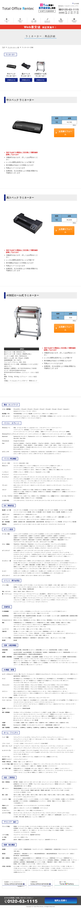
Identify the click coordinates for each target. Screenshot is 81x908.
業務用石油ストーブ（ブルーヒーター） (60, 660)
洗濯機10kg (36, 727)
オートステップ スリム (36, 788)
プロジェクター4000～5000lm (21, 687)
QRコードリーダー (31, 613)
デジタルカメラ (30, 674)
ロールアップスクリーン (42, 601)
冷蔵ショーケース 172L (45, 629)
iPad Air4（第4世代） (68, 443)
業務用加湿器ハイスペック (69, 652)
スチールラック (33, 566)
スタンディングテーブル (53, 548)
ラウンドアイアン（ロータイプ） (66, 750)
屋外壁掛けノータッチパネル (54, 620)
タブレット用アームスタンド (50, 447)
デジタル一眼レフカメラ (19, 674)
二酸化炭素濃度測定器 (51, 853)
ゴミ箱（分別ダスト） (33, 868)
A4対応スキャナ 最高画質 (53, 489)
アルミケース (17, 834)
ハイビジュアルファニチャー (21, 759)
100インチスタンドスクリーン (21, 693)
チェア (58, 587)
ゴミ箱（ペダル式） (56, 868)
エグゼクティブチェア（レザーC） (22, 554)
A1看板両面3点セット (19, 622)
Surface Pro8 (17, 451)
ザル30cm (16, 712)
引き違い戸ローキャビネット (21, 562)
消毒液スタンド (17, 858)
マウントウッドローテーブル (57, 752)
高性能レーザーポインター (20, 695)
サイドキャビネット (41, 546)
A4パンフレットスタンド (20, 626)
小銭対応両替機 (17, 615)
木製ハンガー (29, 631)
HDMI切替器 (39, 498)
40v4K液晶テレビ (18, 680)
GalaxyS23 (66, 409)
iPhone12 (36, 409)
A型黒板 (58, 622)
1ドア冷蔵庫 (16, 722)
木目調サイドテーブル (39, 756)
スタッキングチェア (68, 554)
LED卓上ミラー (25, 766)
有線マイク (26, 700)
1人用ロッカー (17, 571)
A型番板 (53, 622)
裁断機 (15, 521)
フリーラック (53, 568)
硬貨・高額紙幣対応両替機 (29, 615)
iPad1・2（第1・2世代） (51, 445)
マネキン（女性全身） (46, 633)
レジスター (16, 611)
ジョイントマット (64, 768)
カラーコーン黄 (36, 782)
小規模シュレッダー (18, 517)
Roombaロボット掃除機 (19, 725)
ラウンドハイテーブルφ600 (33, 752)
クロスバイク (33, 839)
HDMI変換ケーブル (44, 496)
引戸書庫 (38, 564)
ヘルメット (41, 839)
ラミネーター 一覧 (13, 47)
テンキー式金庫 (46, 615)
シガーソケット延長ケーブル (21, 837)
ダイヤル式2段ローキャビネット (68, 562)
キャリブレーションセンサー (37, 482)
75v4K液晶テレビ (28, 678)
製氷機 (36, 720)
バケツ (39, 866)
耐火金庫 (39, 615)
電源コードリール (56, 801)
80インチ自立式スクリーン (20, 691)
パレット (16, 589)
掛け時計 (45, 766)
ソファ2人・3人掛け (19, 743)
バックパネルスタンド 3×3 (40, 585)
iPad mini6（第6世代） (19, 447)
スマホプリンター (18, 487)
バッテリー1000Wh (55, 799)
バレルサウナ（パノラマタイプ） (22, 832)
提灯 (59, 585)
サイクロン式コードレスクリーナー (35, 725)
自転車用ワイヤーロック (51, 839)
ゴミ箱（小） (69, 866)
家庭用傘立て (33, 637)
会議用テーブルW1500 (46, 535)
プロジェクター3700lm (62, 685)
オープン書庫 (17, 564)
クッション (52, 587)
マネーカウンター (18, 617)
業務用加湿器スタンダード (55, 652)
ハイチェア (36, 743)
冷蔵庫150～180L (43, 722)
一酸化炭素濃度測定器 (39, 853)
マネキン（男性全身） (34, 633)
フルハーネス (37, 784)
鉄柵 (24, 599)
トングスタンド (36, 712)
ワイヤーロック (29, 500)
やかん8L (61, 712)
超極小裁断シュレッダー (64, 517)
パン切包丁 (43, 712)
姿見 (40, 635)
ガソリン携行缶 (27, 786)
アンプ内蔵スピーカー (72, 700)
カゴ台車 (67, 790)
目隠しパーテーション (69, 594)
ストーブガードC (73, 662)
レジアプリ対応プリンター (58, 611)
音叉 (19, 864)
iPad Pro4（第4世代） (19, 443)
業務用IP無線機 (26, 708)
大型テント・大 (35, 830)
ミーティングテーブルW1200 (21, 534)
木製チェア (50, 814)
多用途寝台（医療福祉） (54, 860)
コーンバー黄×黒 (54, 782)
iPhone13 (30, 409)
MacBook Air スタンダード (20, 436)
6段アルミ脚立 (25, 794)
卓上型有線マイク (34, 700)
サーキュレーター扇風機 (60, 656)
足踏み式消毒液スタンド (28, 858)
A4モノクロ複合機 (36, 512)
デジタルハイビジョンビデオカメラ (60, 674)
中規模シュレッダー (29, 517)
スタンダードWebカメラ (19, 465)
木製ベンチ (44, 814)
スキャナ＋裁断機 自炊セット (21, 493)
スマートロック (44, 808)
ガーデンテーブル (18, 812)
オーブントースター (26, 716)
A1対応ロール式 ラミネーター (48, 519)
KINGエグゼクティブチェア (54, 554)
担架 (73, 862)
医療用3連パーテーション (42, 858)
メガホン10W (43, 700)
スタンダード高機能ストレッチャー (22, 860)
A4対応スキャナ (17, 489)
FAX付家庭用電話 (18, 413)
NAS (27, 463)
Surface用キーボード (51, 451)
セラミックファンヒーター (47, 658)
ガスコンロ (28, 718)
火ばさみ (33, 832)
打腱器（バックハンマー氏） (29, 864)
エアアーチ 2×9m (28, 585)
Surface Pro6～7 (26, 451)
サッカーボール (59, 770)
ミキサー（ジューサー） (64, 716)
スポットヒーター (34, 658)
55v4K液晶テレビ (71, 678)
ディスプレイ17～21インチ (28, 477)
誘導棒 (30, 784)
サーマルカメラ (73, 849)
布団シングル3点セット (64, 739)
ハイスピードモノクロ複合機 (36, 510)
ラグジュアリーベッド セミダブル (22, 737)
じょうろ (35, 816)
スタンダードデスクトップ (20, 434)
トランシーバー (17, 708)
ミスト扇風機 (27, 656)
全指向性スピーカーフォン (45, 704)
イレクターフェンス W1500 (33, 599)
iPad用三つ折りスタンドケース (34, 447)
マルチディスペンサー (37, 849)
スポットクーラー (24, 658)
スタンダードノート (45, 427)
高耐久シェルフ (17, 566)
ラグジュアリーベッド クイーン (55, 737)
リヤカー (29, 792)
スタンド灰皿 (62, 637)
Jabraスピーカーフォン (59, 704)
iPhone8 (54, 409)
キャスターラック (70, 566)
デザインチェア (27, 748)
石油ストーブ (36, 660)
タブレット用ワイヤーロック (66, 447)
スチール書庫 (24, 564)
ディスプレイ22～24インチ (43, 477)
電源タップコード (66, 801)
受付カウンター (30, 591)
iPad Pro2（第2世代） (44, 443)
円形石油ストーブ (44, 660)
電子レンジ (44, 716)
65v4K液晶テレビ (51, 678)
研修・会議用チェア (18, 550)
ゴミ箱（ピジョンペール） (20, 868)
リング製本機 (58, 521)
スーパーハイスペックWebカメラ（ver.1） (50, 465)
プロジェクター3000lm (36, 685)
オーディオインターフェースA (42, 500)
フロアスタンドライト (66, 764)
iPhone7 (60, 409)
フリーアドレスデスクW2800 (21, 546)
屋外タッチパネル (41, 620)
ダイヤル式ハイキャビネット (52, 562)
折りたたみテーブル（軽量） (47, 541)
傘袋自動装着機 (17, 637)
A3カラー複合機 (56, 512)
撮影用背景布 (17, 676)
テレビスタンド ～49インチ (37, 682)
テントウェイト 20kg (45, 830)
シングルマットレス (18, 741)
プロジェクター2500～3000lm (21, 685)
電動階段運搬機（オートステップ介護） (36, 862)
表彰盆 (24, 589)
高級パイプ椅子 (43, 556)
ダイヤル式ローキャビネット (36, 562)
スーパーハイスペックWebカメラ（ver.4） (24, 469)
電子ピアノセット (49, 768)
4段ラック (25, 566)
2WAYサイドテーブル (28, 756)
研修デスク (32, 546)
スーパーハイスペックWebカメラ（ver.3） (46, 467)
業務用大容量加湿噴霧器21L (35, 654)
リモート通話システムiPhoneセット (34, 810)
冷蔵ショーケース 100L (19, 629)
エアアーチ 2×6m (18, 585)
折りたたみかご (46, 866)
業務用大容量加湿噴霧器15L (20, 654)
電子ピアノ (41, 768)
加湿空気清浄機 (53, 650)
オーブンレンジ (36, 716)
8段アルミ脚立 (42, 794)
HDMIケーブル (35, 496)
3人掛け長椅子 (44, 743)
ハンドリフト (17, 790)
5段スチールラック (42, 566)
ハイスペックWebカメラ (33, 465)
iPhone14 (23, 409)
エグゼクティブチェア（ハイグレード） (23, 552)
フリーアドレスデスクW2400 (58, 544)
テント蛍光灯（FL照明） (58, 830)
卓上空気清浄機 (17, 650)
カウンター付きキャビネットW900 (22, 560)
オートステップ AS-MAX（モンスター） (53, 788)
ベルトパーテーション (62, 597)
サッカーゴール (68, 770)
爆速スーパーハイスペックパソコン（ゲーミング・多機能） (55, 431)
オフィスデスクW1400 (19, 548)
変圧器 (49, 801)
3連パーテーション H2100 (20, 597)
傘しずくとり (54, 637)
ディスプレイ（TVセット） (20, 481)
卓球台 (35, 770)
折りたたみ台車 (25, 790)
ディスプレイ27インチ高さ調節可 (22, 479)
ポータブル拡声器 (61, 700)
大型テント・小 (17, 830)
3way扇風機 (35, 656)
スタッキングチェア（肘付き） (21, 556)
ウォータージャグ (18, 714)
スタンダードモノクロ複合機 (21, 510)
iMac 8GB (16, 438)
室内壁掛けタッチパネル (30, 620)
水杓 (30, 866)
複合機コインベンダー (66, 512)
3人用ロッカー (25, 571)
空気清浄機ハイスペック (42, 650)
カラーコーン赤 (28, 782)
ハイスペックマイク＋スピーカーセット (44, 702)
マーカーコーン (50, 770)
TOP (3, 47)
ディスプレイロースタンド (60, 481)
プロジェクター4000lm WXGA (38, 687)
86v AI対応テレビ (18, 678)
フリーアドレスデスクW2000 (42, 544)
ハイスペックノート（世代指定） (22, 429)
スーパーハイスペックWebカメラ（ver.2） (24, 467)
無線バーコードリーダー (43, 613)
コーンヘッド (45, 782)
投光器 (21, 782)
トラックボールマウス (19, 500)
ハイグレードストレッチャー (39, 860)
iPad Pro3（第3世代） (31, 443)
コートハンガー (38, 631)
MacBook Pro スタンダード (50, 436)
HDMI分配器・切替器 (19, 498)
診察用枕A (16, 862)
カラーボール (49, 772)
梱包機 (15, 640)
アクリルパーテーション (19, 594)
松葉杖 (15, 864)
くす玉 (54, 585)
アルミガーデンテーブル (39, 812)
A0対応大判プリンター (31, 514)
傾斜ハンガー (60, 631)
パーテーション (30, 601)
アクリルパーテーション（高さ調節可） (36, 594)
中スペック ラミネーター (20, 519)
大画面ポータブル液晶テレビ (44, 680)
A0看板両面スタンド (30, 622)
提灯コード (64, 585)
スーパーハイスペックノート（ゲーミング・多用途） (27, 431)
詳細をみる (11, 80)
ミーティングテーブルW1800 (36, 534)
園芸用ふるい (28, 816)
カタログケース (17, 524)
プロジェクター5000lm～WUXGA (55, 687)
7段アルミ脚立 (34, 794)
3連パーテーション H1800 (69, 596)
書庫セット (44, 564)
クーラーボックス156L (66, 826)
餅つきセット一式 (29, 720)
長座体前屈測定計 (24, 855)
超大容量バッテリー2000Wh (21, 801)
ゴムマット (65, 814)
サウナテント (69, 830)
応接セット (66, 556)
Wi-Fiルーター (35, 416)
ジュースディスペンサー (43, 714)
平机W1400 (30, 544)
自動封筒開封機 (40, 521)
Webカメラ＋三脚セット (42, 469)
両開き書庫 (32, 564)
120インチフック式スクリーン (52, 693)
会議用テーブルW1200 (34, 535)
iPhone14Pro (17, 409)
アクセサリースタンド (19, 635)
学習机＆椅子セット (18, 768)
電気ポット (68, 712)
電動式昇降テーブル (62, 539)
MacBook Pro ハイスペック (65, 436)
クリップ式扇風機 (18, 656)
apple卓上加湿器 (18, 652)
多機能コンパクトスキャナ (68, 491)
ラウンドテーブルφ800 (19, 750)
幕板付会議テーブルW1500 (35, 539)
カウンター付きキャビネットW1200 (41, 560)
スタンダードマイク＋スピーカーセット (23, 702)
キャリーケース (25, 834)
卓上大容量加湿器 (37, 652)
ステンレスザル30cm (25, 712)
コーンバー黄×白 (63, 782)
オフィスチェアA (29, 550)
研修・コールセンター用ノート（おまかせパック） (26, 427)
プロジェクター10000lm (36, 689)
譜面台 (57, 768)
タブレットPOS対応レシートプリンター (30, 611)
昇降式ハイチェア (18, 748)
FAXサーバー (45, 413)
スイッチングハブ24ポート (34, 418)
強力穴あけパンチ (49, 521)
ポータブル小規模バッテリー (21, 799)
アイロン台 (74, 727)
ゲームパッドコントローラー (21, 474)
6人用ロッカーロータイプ (20, 573)
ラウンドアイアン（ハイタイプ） (48, 750)
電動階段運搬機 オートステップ (21, 788)
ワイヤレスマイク (18, 700)
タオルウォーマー (62, 870)
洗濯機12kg (43, 727)
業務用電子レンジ (52, 716)
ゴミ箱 (63, 866)
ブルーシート (72, 782)
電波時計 (39, 766)
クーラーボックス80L (54, 826)
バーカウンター (60, 746)
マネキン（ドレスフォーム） (21, 633)
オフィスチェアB (38, 550)
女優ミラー (33, 766)
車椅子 (55, 862)
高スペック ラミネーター (33, 519)
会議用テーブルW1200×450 (20, 537)
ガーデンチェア (27, 812)
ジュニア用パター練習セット (31, 772)
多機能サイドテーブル (52, 756)
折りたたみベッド (40, 739)
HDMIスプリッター (30, 498)
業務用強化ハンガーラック (49, 631)
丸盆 (19, 761)
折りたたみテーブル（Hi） (32, 541)
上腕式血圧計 (17, 853)
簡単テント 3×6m (64, 828)
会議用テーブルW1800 (59, 535)
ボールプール (71, 587)
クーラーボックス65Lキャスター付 (38, 826)
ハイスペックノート (56, 427)
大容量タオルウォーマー (19, 872)
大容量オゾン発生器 (63, 650)
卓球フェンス (41, 770)
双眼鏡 (15, 826)
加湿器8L (45, 652)
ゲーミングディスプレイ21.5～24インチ (41, 479)
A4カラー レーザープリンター (38, 485)
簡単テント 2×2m (44, 828)
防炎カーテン (37, 764)
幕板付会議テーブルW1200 (20, 539)
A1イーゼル (43, 626)
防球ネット (42, 772)
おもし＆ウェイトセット (33, 626)
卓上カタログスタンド (59, 633)
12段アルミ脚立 (61, 794)
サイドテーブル (17, 756)
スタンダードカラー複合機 (51, 510)
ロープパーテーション (50, 597)
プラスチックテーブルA (63, 812)
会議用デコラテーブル (64, 537)
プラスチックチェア (51, 812)
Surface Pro (34, 451)
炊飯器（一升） (66, 718)
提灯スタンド (29, 761)
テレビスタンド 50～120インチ (21, 482)
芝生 (20, 589)
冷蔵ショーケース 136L (32, 629)
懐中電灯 (16, 782)
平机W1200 (23, 544)
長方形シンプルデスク (40, 548)
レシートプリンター (46, 611)
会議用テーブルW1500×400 (36, 537)
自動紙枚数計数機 (30, 521)
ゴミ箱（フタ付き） (45, 868)
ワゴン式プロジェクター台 (60, 689)
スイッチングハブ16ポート (20, 418)
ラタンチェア (43, 746)
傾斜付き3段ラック (53, 564)
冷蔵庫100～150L (33, 722)
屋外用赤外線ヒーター (26, 662)
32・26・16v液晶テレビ (30, 680)
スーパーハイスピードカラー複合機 (22, 512)
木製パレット (46, 635)
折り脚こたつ (25, 754)
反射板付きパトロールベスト (21, 784)
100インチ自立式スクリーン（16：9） (57, 691)
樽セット (41, 587)
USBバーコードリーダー (19, 613)
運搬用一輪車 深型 (34, 790)
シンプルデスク (30, 548)
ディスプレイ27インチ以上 (57, 477)
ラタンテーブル (35, 746)
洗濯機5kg (16, 727)
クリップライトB (55, 764)
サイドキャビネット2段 (35, 568)
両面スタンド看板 (65, 622)
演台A (15, 591)
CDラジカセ (32, 697)
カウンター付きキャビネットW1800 (60, 560)
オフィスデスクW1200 (59, 546)
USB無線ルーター (51, 416)
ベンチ (46, 587)
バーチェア (68, 746)
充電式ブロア (57, 725)
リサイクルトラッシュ (68, 868)
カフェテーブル (45, 752)
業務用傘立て (26, 637)
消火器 (68, 784)
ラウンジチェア (29, 743)
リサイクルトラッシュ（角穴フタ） (22, 870)
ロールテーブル (23, 828)
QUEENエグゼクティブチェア (39, 554)
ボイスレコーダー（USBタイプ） (22, 706)
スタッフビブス (22, 587)
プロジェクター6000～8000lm (21, 689)
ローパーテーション (32, 596)
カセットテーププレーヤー (42, 697)
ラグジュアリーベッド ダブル (39, 737)
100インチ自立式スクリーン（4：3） (37, 691)
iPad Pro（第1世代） (56, 443)
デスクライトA (52, 524)
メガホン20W (51, 700)
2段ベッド (31, 739)
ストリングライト (72, 585)
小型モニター (17, 477)
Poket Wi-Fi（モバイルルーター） (22, 416)
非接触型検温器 (27, 849)
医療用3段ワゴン (68, 858)
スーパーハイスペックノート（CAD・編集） (42, 429)
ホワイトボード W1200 (31, 575)
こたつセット (39, 664)
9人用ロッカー (42, 571)
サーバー (16, 463)
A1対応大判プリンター (19, 514)
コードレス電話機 (27, 413)
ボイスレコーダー (70, 704)
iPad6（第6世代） (39, 445)
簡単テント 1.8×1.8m (33, 828)
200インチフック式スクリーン (68, 693)
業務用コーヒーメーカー (56, 714)
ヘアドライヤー (24, 866)
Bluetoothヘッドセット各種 (43, 472)
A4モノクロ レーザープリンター (21, 485)
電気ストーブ (17, 662)
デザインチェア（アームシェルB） (59, 748)
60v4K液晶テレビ (61, 678)
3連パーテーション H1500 (54, 596)
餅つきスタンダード (18, 720)
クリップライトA (46, 764)
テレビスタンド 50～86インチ (60, 680)
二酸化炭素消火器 (18, 786)
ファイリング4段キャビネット (21, 568)
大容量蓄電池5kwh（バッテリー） (37, 801)
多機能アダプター (55, 496)
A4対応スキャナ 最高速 (40, 489)
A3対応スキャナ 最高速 (31, 491)
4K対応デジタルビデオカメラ (43, 674)
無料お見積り (61, 900)
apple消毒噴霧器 (27, 652)
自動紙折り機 (21, 521)
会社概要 (76, 3)
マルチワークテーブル (19, 541)
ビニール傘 (16, 866)
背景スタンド (73, 674)
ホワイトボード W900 (19, 575)
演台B (19, 591)
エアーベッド (28, 741)
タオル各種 (54, 870)
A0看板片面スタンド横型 (43, 622)
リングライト (67, 469)
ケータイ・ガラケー (32, 411)
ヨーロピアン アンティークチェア (22, 746)
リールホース (73, 814)
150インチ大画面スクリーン (37, 693)
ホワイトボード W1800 (44, 575)
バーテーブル (51, 746)
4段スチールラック (53, 566)
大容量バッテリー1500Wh (67, 799)
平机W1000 (16, 544)
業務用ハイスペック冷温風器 (41, 662)
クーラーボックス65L (23, 826)
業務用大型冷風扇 (71, 656)
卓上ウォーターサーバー (30, 714)
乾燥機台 (56, 727)
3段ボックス (46, 568)
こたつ (15, 664)
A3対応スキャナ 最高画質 (44, 491)
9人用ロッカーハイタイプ (54, 571)
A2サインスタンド (27, 624)
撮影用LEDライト (25, 676)
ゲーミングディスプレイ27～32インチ (62, 479)
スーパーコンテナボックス (30, 805)
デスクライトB (61, 524)
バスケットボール (18, 772)
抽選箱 (15, 587)
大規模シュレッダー (41, 517)
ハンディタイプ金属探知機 (32, 808)
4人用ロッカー (34, 571)
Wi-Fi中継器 (43, 416)
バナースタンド (17, 624)
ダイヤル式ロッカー (59, 573)
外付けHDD (22, 463)
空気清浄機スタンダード (28, 650)
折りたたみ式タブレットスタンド (22, 449)
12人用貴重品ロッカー (47, 573)
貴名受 (50, 585)
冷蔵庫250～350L (53, 722)
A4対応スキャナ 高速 (28, 489)
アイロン (68, 727)
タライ (34, 866)
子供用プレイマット (18, 770)
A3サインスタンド (37, 624)
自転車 (15, 839)
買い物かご (16, 631)
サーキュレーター (48, 656)
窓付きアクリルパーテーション (55, 594)
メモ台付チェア (34, 556)
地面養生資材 (30, 589)
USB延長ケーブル (18, 496)
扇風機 (40, 656)
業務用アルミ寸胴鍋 (56, 718)
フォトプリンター (67, 485)
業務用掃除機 (49, 725)
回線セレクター (54, 413)
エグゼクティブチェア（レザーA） (42, 552)
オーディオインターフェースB (58, 500)
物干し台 (62, 727)
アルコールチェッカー (63, 853)
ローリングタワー (18, 796)
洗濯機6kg (22, 727)
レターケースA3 (36, 524)
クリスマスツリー (53, 766)
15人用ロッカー (65, 571)
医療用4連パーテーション (56, 858)
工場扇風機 (16, 658)
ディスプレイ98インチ (33, 481)
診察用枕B (22, 862)
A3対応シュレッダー (52, 517)
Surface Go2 (42, 451)
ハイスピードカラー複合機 (65, 510)
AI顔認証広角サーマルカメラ (61, 849)
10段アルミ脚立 (52, 794)
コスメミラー (17, 766)
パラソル (28, 814)
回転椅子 (50, 556)
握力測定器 (16, 855)
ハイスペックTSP (18, 849)
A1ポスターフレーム (18, 764)
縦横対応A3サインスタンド (50, 624)
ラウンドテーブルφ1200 (32, 750)
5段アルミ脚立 (17, 794)
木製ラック (61, 568)
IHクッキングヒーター (19, 718)
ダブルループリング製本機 (69, 521)
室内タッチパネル (18, 620)
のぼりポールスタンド (32, 587)
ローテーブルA (69, 752)
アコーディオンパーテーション (35, 597)
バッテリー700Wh (44, 799)
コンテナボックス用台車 (19, 792)
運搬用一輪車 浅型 (45, 790)
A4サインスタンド (62, 624)
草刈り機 (21, 816)
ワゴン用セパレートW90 (32, 635)
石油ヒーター (28, 660)
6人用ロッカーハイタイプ (34, 573)
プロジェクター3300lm (49, 685)
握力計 (72, 853)
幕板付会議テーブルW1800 (49, 539)
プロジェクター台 (48, 689)
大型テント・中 (26, 830)
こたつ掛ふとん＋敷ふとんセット (26, 664)
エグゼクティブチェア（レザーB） (61, 552)
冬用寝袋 (16, 828)
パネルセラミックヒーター (61, 658)
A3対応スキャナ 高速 (19, 491)
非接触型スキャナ (56, 491)
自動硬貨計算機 (73, 615)
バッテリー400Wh (33, 799)
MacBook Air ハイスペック (35, 436)
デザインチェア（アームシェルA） (41, 748)
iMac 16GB (22, 438)
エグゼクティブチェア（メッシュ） (52, 550)
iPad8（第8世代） (28, 445)
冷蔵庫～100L (24, 722)
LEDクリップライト (42, 864)
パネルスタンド (17, 599)
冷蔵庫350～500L (64, 722)
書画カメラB (60, 469)
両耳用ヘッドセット (29, 472)
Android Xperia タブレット (64, 451)
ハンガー (22, 631)
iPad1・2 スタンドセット (65, 445)
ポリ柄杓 (16, 816)
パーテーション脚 (42, 596)
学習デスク (50, 546)
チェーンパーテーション (19, 601)
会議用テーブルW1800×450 (51, 537)
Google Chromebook (19, 441)
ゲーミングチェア (58, 556)
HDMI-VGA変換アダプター (67, 496)
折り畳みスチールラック (71, 568)
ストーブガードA (53, 662)
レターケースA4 (26, 524)
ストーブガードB (63, 662)
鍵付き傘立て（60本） (43, 637)
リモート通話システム (19, 810)
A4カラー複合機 (47, 512)
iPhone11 (42, 409)
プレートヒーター (46, 718)
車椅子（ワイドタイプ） (65, 862)
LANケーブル (27, 496)
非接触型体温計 (48, 849)
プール (55, 772)
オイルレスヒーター (18, 660)
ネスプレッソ (17, 716)
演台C (23, 591)
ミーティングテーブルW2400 (68, 534)
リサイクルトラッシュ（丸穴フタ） (41, 870)
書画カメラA (52, 469)
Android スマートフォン (19, 411)
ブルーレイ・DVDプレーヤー (21, 697)
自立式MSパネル (73, 597)
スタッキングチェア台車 (19, 558)
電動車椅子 (50, 862)
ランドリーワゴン (55, 866)
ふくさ (23, 761)
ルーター (59, 416)
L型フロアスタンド (70, 633)
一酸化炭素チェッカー (26, 853)
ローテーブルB (17, 754)
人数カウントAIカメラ (19, 808)
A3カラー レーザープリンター (54, 485)
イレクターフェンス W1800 (48, 599)
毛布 (72, 739)
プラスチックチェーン (61, 599)
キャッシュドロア (28, 617)
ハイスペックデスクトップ (34, 434)
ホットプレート (36, 718)
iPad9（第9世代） (18, 445)
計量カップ (55, 712)
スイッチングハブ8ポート (69, 416)
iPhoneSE (48, 409)
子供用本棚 (27, 768)
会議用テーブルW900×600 (20, 535)
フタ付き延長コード (18, 803)
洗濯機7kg (29, 727)
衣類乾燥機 (50, 727)
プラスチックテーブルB (19, 814)
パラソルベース (36, 814)
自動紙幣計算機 (64, 615)
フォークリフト (68, 788)
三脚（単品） (17, 851)
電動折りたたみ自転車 (23, 839)
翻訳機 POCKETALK (35, 834)
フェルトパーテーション (19, 596)
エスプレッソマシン (68, 714)
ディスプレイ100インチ (46, 481)
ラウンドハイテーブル (19, 752)
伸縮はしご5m (69, 794)
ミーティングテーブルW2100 (52, 534)
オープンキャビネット (64, 564)
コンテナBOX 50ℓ (18, 805)
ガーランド (64, 587)
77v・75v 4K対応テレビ (40, 678)
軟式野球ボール (28, 770)
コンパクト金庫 (55, 615)
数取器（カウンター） (60, 784)
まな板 (49, 712)
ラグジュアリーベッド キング (21, 739)
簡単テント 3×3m (54, 828)
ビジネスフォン (37, 413)
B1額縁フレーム (28, 764)
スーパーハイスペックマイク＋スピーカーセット (25, 704)
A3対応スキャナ (65, 489)
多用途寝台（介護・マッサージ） (69, 860)
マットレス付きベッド (51, 739)
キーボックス (44, 524)
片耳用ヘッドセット (18, 472)
